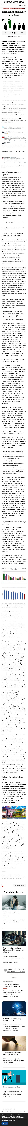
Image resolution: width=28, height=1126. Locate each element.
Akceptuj (5, 1123)
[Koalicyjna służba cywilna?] (14, 1077)
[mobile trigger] (3, 5)
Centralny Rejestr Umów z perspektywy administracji (11, 985)
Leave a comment (20, 885)
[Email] (12, 33)
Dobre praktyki (14, 8)
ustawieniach (11, 1120)
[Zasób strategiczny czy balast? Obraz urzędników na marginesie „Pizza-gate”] (14, 938)
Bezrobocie (5, 663)
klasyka (4, 349)
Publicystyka (21, 8)
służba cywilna (21, 876)
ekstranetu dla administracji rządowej (12, 353)
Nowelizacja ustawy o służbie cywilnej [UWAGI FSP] (12, 1053)
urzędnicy (5, 878)
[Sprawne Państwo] (14, 1)
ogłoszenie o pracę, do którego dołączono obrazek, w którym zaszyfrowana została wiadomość (14, 786)
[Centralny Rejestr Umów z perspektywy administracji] (14, 974)
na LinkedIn (12, 802)
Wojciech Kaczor (11, 36)
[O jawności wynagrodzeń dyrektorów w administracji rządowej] (14, 902)
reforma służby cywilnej (8, 876)
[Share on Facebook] (8, 33)
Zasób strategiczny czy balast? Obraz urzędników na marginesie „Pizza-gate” (13, 950)
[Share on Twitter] (10, 33)
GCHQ (8, 784)
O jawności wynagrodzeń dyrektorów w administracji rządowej (12, 914)
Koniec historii (6, 824)
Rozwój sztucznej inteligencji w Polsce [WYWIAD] (13, 1019)
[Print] (15, 33)
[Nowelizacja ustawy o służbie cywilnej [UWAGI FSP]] (14, 1043)
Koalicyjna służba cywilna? (11, 1087)
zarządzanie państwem (15, 878)
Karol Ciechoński (8, 996)
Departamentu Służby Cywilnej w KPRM (13, 765)
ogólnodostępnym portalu (9, 655)
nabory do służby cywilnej (14, 874)
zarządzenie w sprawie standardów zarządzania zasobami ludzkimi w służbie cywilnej (13, 503)
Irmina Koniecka (7, 1030)
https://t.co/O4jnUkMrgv (8, 92)
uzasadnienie (8, 470)
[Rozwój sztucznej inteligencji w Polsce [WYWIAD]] (14, 1008)
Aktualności (6, 8)
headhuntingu (22, 755)
